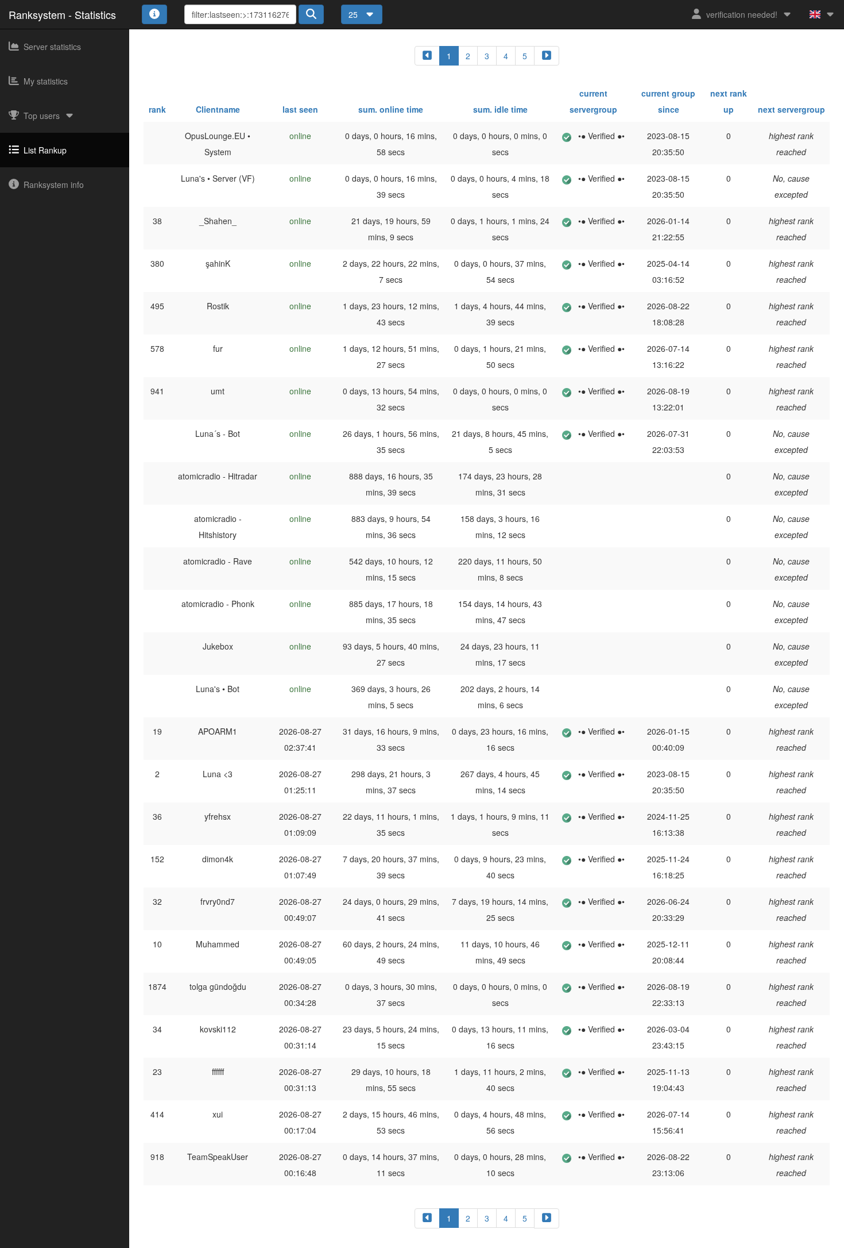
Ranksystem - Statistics (62, 14)
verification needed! (741, 14)
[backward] (427, 56)
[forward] (546, 56)
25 (354, 14)
